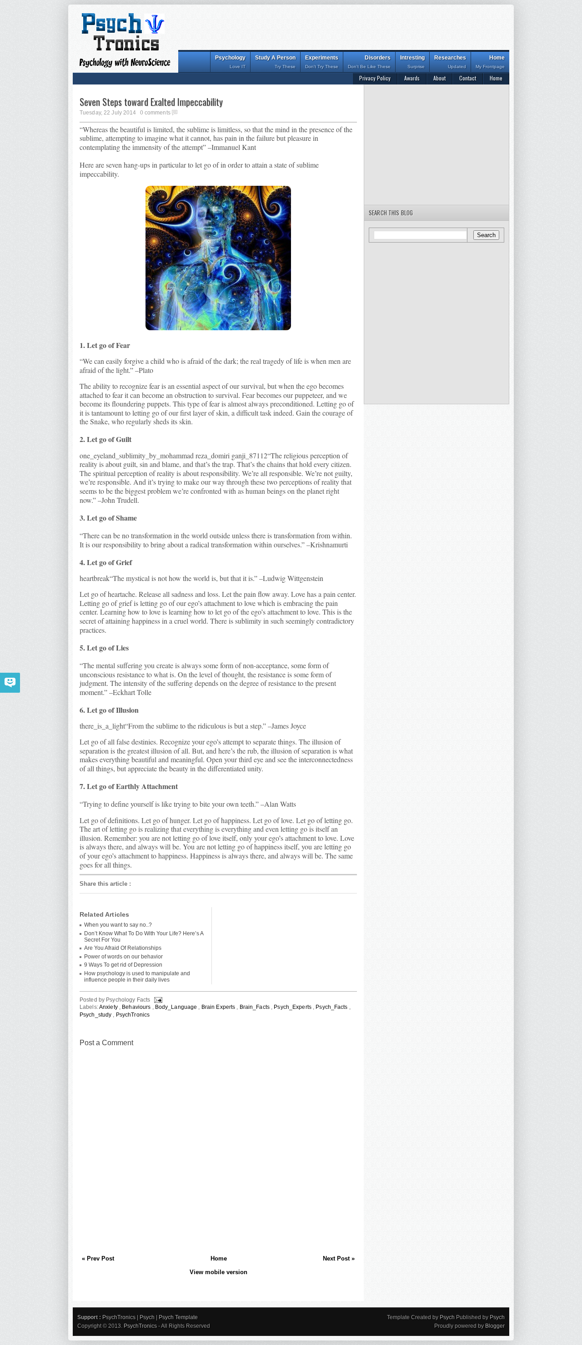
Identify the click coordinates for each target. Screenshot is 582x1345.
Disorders (369, 62)
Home (490, 62)
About (439, 78)
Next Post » (339, 1258)
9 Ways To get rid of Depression (123, 965)
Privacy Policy (375, 78)
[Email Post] (157, 1000)
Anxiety (109, 1007)
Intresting (412, 62)
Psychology (230, 62)
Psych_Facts (332, 1007)
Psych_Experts (293, 1007)
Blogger (495, 1326)
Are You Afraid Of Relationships (122, 948)
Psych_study (96, 1015)
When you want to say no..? (118, 925)
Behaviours (137, 1007)
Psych (148, 1317)
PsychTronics (133, 1015)
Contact (467, 78)
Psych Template (178, 1317)
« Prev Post (98, 1258)
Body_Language (177, 1007)
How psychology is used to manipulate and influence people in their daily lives (137, 976)
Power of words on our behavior (123, 956)
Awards (412, 78)
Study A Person (275, 62)
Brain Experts (219, 1007)
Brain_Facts (255, 1007)
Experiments (321, 62)
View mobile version (218, 1272)
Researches (450, 62)
